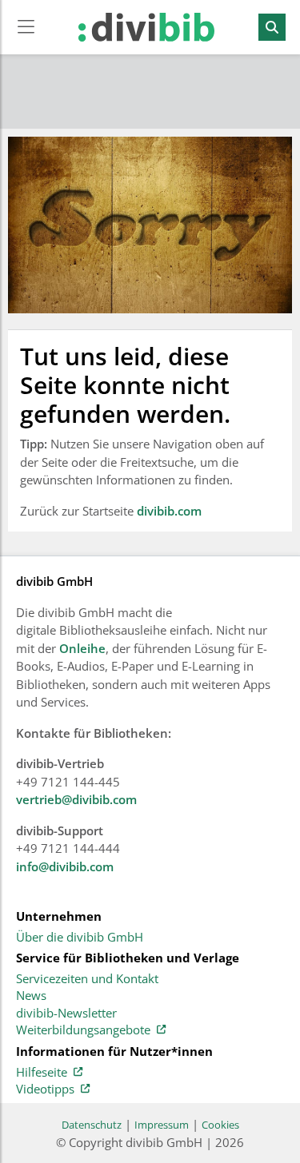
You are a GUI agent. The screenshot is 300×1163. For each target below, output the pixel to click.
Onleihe (82, 648)
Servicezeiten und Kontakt (87, 979)
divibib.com (169, 511)
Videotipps (45, 1089)
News (31, 996)
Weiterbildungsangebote (83, 1030)
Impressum (161, 1124)
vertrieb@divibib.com (76, 799)
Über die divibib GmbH (79, 937)
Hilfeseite (41, 1072)
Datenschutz (92, 1124)
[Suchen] (272, 27)
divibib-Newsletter (66, 1013)
